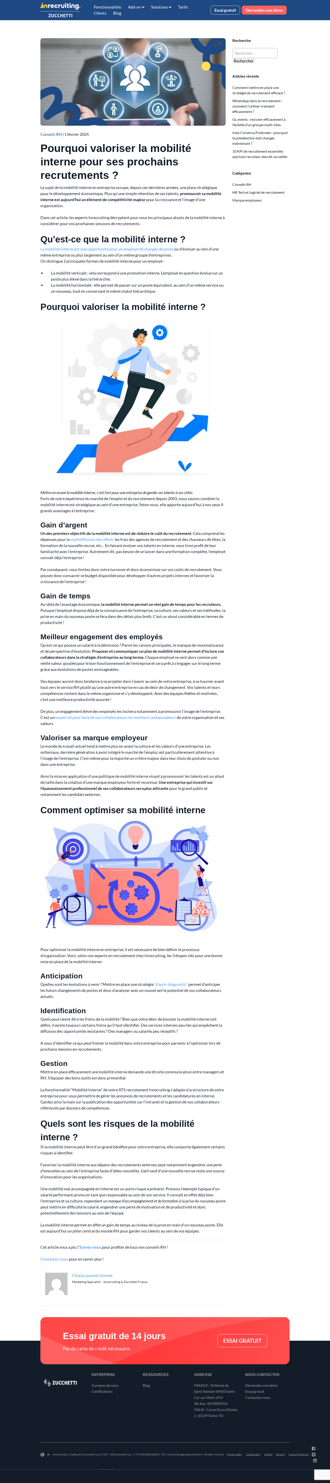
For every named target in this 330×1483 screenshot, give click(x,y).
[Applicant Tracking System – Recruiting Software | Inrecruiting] (60, 10)
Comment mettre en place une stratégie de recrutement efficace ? (258, 90)
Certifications (102, 1391)
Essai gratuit (225, 10)
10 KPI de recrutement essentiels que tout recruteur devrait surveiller (260, 154)
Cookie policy (253, 1454)
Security (280, 1454)
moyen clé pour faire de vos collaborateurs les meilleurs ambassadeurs (115, 717)
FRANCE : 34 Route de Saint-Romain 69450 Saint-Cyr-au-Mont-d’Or (215, 1391)
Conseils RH (51, 134)
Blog (117, 13)
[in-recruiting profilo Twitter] (313, 1454)
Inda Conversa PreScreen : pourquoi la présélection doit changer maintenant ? (260, 137)
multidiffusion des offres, (92, 539)
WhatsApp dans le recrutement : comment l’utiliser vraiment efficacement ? (257, 106)
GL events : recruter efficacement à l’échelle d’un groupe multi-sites (259, 122)
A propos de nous (105, 1385)
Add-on (134, 6)
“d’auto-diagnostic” (171, 984)
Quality (268, 1454)
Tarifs (183, 6)
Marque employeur (247, 200)
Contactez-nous (54, 1259)
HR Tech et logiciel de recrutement (258, 192)
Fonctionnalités (107, 6)
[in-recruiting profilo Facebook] (313, 1448)
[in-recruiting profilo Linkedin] (315, 1460)
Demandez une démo (264, 10)
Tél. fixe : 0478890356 (211, 1403)
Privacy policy (234, 1454)
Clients (100, 13)
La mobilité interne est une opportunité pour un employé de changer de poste (107, 248)
